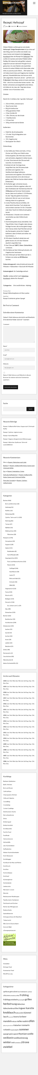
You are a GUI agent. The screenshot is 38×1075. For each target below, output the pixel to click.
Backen (5, 500)
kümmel (27, 1012)
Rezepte (18, 49)
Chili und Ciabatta (8, 798)
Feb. (11, 681)
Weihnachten (9, 531)
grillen (28, 999)
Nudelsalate (11, 551)
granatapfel (21, 1000)
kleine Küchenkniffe (9, 663)
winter (7, 1042)
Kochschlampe (7, 873)
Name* (5, 346)
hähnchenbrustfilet (11, 1008)
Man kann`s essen (8, 890)
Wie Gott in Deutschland (10, 923)
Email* (5, 355)
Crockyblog (6, 805)
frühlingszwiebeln (10, 999)
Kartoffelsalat (11, 555)
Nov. (4, 683)
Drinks (5, 649)
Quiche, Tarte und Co (11, 517)
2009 (4, 744)
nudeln (25, 1021)
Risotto (7, 595)
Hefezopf (26, 56)
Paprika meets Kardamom (11, 900)
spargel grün (8, 1034)
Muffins (7, 510)
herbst (7, 1003)
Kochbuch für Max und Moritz (12, 862)
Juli (25, 681)
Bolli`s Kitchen (7, 784)
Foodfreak (6, 835)
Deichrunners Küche (9, 812)
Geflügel (12, 568)
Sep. (30, 681)
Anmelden (6, 963)
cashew (29, 991)
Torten (7, 524)
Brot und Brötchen (19, 285)
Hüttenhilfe (6, 842)
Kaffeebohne (7, 849)
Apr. (17, 681)
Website (5, 364)
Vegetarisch (9, 588)
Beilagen (8, 599)
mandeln (7, 1021)
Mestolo (5, 893)
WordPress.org (7, 974)
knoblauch (9, 1012)
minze (14, 1021)
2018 (4, 692)
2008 (4, 750)
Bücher (5, 616)
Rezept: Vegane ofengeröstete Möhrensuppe (17, 439)
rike (7, 26)
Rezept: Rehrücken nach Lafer (17, 462)
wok (13, 1042)
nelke (19, 1021)
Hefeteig (28, 285)
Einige (13, 49)
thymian (22, 1033)
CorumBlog (6, 801)
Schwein (12, 582)
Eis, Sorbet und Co (13, 605)
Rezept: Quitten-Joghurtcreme (12, 432)
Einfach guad (7, 822)
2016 (4, 704)
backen (7, 629)
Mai (19, 681)
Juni (22, 681)
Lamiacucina (7, 886)
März (13, 681)
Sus (4, 471)
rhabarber (17, 1025)
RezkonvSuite (7, 910)
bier (19, 991)
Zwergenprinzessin (10, 930)
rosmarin (25, 1025)
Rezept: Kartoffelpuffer (10, 435)
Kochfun (5, 869)
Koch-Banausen (8, 856)
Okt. (33, 686)
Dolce (5, 818)
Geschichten (7, 656)
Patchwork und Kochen (10, 903)
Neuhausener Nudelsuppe (11, 896)
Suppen (7, 544)
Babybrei (8, 646)
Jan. (8, 692)
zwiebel (7, 1046)
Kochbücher (9, 622)
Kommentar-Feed (8, 970)
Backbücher (8, 619)
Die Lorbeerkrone (8, 815)
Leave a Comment (23, 26)
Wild (10, 585)
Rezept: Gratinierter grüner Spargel (14, 298)
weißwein (8, 1037)
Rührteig (8, 521)
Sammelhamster (8, 913)
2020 (4, 681)
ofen (31, 1021)
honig (14, 1004)
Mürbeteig (8, 514)
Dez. (7, 689)
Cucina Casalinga (8, 808)
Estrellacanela (7, 828)
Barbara (5, 465)
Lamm (11, 575)
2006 (4, 761)
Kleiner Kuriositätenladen (11, 852)
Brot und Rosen (8, 788)
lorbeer (23, 1016)
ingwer (22, 1008)
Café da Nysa (7, 791)
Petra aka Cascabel (9, 480)
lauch (5, 1016)
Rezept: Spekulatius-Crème (15, 471)
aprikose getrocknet (10, 991)
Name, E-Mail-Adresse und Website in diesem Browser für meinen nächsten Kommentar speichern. (17, 377)
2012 (4, 727)
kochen (7, 636)
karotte (30, 1008)
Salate (7, 548)
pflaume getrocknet (8, 1025)
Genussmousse (8, 839)
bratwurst (23, 991)
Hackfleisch (12, 571)
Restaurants (7, 653)
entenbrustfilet (14, 995)
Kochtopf (6, 876)
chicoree (6, 995)
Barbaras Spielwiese (9, 781)
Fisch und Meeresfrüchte (15, 561)
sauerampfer (15, 1030)
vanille (30, 1033)
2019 (4, 686)
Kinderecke (6, 626)
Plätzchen (10, 534)
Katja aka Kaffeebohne (10, 475)
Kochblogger (7, 859)
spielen (7, 643)
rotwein (6, 1029)
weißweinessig (21, 1038)
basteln (7, 633)
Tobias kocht (7, 920)
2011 (4, 732)
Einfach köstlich (8, 825)
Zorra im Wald (7, 927)
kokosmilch (20, 1013)
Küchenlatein (7, 883)
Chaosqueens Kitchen (10, 795)
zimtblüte (18, 1042)
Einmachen (8, 612)
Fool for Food (7, 832)
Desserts (8, 602)
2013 (4, 721)
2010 (4, 738)
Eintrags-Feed (7, 967)
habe (22, 49)
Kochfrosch (6, 866)
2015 (4, 709)
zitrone (25, 1042)
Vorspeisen (8, 541)
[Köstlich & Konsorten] (9, 945)
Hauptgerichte (9, 558)
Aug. (27, 681)
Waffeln (7, 527)
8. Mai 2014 (13, 26)
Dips (6, 609)
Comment (6, 324)
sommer (24, 1029)
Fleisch (9, 565)
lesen (7, 639)
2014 (4, 715)
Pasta (7, 592)
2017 (4, 698)
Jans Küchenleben (8, 845)
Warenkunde (7, 660)
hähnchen (21, 1004)
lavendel (10, 1017)
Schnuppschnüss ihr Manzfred (12, 917)
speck (15, 1034)
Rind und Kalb (13, 578)
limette (16, 1017)
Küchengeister (7, 879)
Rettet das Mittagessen (10, 907)
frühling (24, 995)
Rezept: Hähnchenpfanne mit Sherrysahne (16, 293)
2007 (4, 755)
